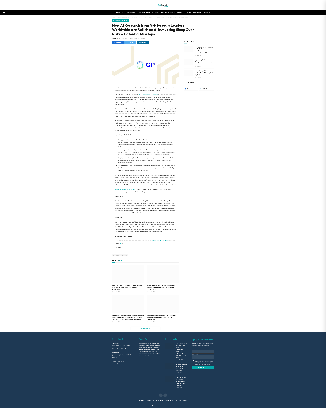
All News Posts (181, 400)
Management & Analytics (200, 12)
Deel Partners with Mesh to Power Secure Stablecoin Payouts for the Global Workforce (127, 287)
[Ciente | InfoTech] (163, 5)
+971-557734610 (120, 361)
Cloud (188, 12)
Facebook (165, 241)
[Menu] (4, 12)
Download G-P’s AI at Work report (125, 189)
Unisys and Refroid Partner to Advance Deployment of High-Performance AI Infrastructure (161, 287)
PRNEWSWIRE (116, 38)
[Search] (322, 12)
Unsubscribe (169, 400)
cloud (117, 255)
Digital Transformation (144, 12)
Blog (121, 243)
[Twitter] (106, 96)
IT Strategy (130, 12)
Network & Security (167, 12)
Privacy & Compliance (146, 400)
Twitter (153, 241)
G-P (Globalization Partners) (148, 95)
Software (179, 12)
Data (156, 12)
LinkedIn (158, 241)
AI (122, 12)
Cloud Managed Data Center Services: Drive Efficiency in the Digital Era (204, 73)
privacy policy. (206, 364)
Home (118, 12)
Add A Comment (146, 328)
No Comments (133, 38)
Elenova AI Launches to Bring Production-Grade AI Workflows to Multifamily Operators (162, 317)
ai (113, 255)
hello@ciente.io (120, 363)
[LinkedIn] (106, 100)
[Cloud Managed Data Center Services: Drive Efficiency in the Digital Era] (188, 73)
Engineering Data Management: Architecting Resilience (203, 62)
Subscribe (159, 400)
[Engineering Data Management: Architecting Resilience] (188, 62)
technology (124, 255)
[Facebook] (106, 92)
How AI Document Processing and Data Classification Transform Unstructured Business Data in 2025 (204, 50)
